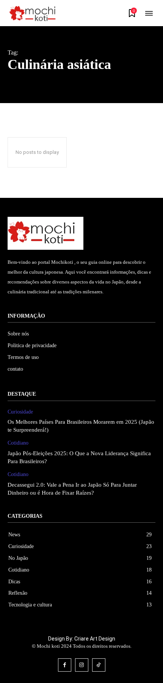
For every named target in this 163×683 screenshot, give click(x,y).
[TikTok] (98, 665)
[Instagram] (81, 665)
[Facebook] (64, 665)
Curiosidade (20, 412)
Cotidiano (18, 443)
